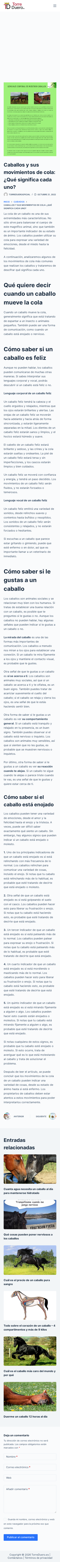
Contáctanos (15, 1557)
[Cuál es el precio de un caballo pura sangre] (30, 1260)
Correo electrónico (18, 1467)
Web (8, 1477)
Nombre (12, 1456)
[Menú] (54, 5)
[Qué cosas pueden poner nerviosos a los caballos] (30, 1214)
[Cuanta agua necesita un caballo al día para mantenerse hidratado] (30, 1169)
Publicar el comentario (20, 1537)
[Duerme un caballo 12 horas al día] (30, 1396)
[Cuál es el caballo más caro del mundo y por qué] (30, 1351)
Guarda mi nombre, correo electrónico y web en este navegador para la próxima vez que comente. (29, 1523)
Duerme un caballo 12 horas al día (25, 1416)
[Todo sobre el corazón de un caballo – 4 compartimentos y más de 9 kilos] (30, 1305)
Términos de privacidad (38, 1557)
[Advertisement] (30, 42)
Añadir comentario (18, 1489)
